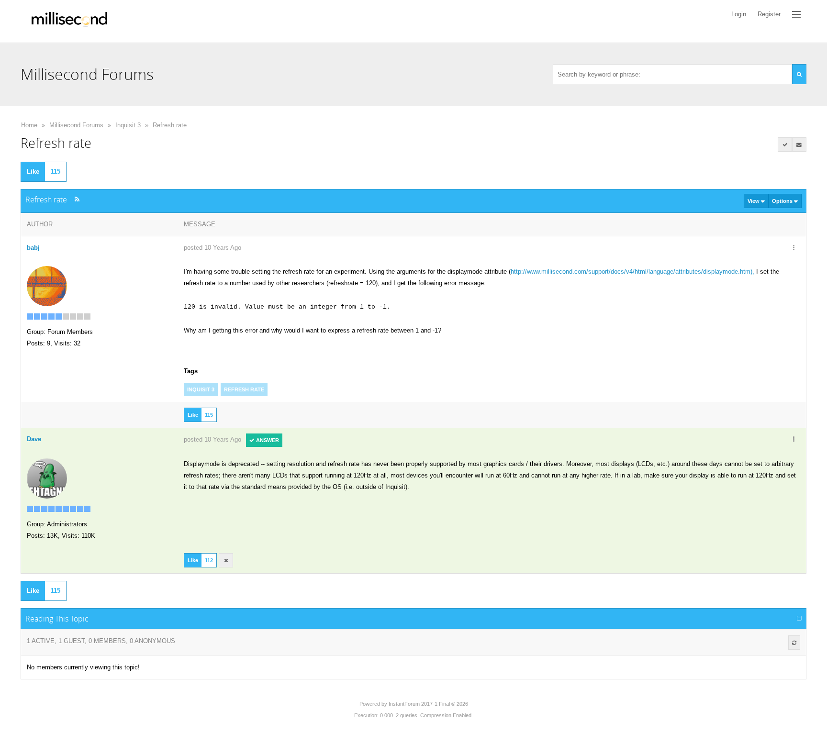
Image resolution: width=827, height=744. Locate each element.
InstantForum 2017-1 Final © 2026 (428, 704)
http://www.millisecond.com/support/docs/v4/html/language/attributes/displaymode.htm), (632, 271)
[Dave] (47, 477)
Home (29, 125)
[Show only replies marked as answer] (785, 144)
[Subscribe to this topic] (799, 144)
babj (33, 247)
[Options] (794, 248)
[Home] (69, 21)
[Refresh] (794, 642)
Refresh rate (170, 125)
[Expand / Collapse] (799, 618)
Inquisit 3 (128, 125)
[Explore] (796, 14)
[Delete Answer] (226, 560)
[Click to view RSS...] (77, 199)
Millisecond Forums (76, 125)
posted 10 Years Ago (212, 247)
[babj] (47, 285)
